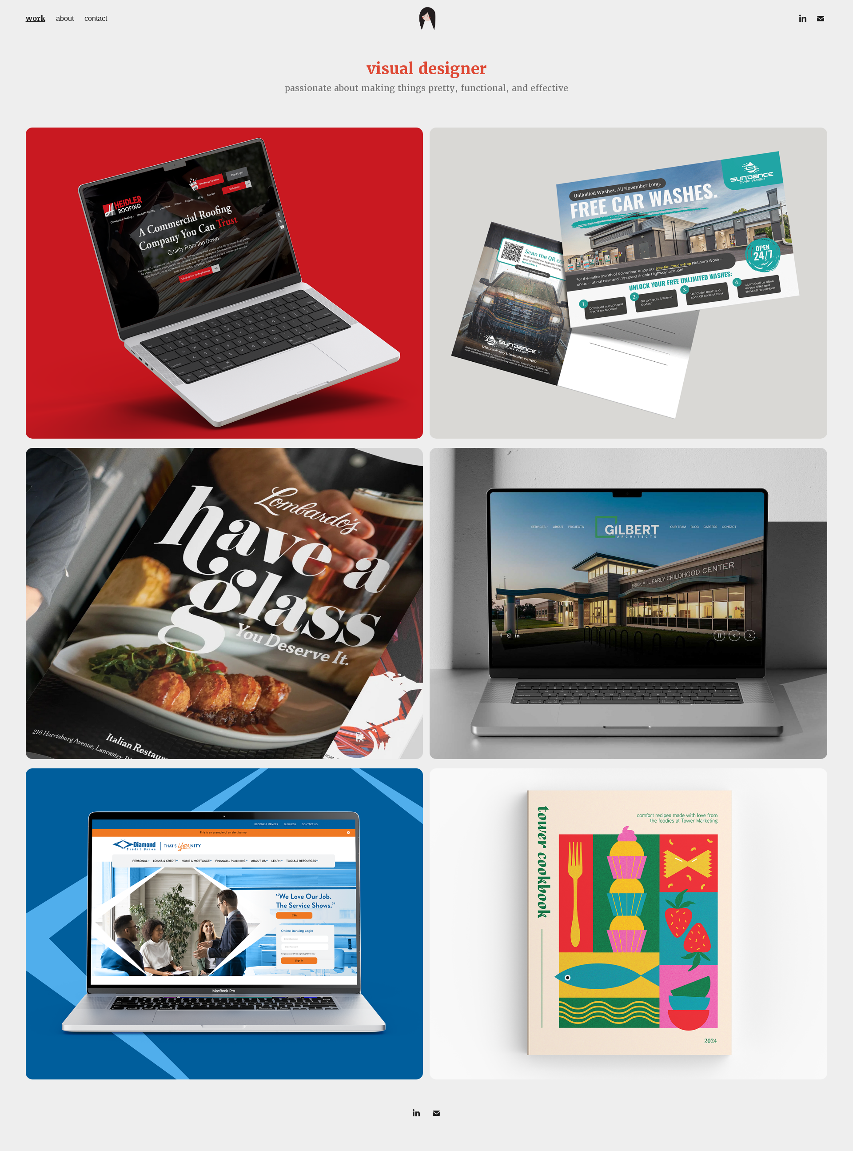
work (35, 18)
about (65, 18)
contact (95, 18)
